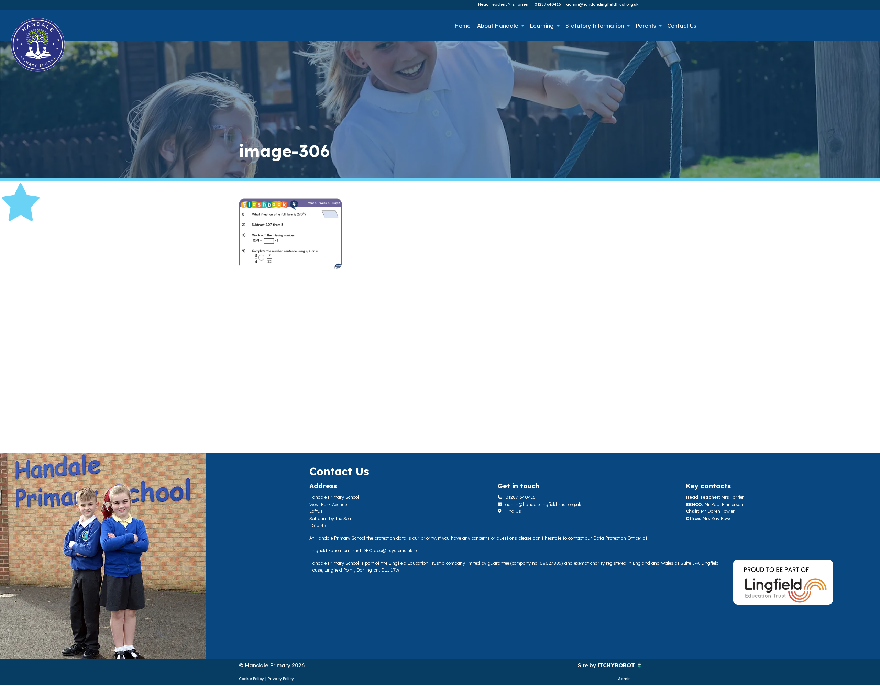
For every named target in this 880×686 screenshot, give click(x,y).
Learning (542, 25)
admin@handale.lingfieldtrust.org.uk (602, 4)
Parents (646, 25)
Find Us (512, 511)
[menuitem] (462, 25)
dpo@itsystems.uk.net (397, 550)
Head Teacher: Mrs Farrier (503, 4)
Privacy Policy (281, 678)
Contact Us (681, 25)
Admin (624, 678)
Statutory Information (594, 25)
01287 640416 (548, 4)
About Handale (497, 25)
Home (462, 25)
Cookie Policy (251, 678)
